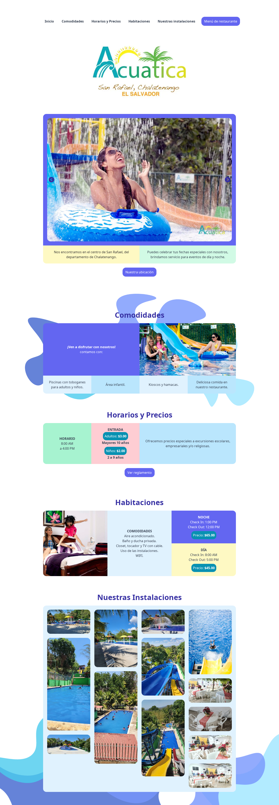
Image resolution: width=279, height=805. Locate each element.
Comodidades (73, 21)
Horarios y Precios (106, 21)
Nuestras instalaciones (176, 21)
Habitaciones (139, 21)
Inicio (49, 21)
